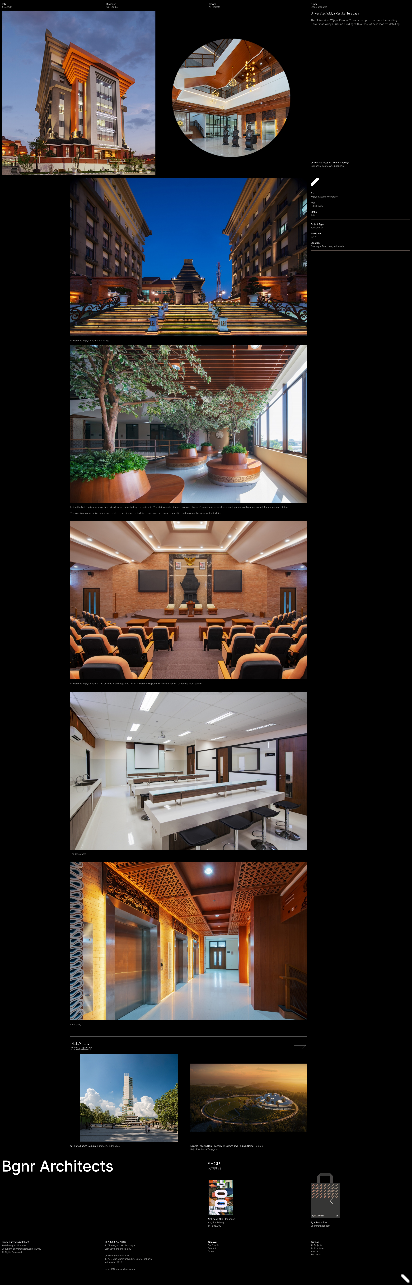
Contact (212, 1248)
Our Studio (213, 1245)
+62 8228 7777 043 (115, 1242)
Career (211, 1251)
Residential (316, 1254)
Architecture (317, 1248)
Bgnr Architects (57, 1166)
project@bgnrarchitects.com (120, 1269)
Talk (7, 5)
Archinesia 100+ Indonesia (221, 1219)
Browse (214, 5)
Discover (112, 5)
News (319, 5)
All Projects (316, 1245)
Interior (314, 1251)
